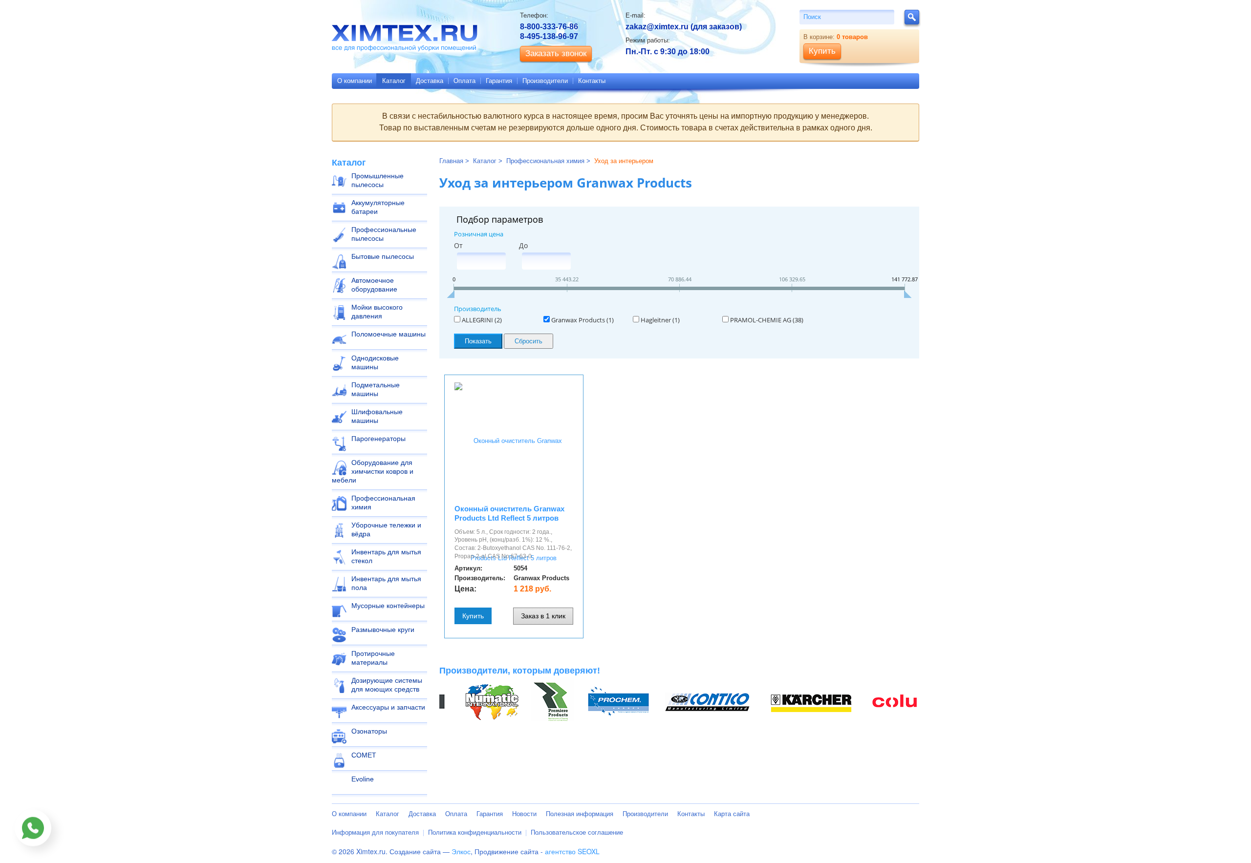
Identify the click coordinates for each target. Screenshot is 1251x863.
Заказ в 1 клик (543, 616)
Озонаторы (369, 731)
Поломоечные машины (388, 334)
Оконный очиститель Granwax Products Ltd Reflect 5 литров (509, 513)
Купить (473, 616)
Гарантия (499, 80)
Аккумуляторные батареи (378, 207)
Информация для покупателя (375, 832)
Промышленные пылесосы (377, 180)
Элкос (461, 851)
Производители (545, 80)
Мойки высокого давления (377, 311)
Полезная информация (579, 814)
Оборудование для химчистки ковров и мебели (372, 471)
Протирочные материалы (373, 658)
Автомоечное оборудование (374, 284)
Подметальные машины (375, 389)
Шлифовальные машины (377, 416)
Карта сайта (732, 814)
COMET (363, 755)
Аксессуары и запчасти (388, 707)
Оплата (464, 80)
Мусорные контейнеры (388, 606)
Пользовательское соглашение (577, 832)
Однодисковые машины (375, 362)
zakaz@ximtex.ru (657, 26)
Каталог (394, 80)
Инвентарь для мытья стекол (386, 556)
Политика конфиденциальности (474, 832)
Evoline (362, 779)
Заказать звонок (555, 53)
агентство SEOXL (572, 851)
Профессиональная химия (383, 502)
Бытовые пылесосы (382, 256)
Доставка (429, 80)
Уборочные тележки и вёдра (386, 529)
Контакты (591, 80)
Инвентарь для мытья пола (386, 583)
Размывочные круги (382, 629)
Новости (524, 814)
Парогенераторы (378, 438)
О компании (354, 80)
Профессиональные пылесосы (383, 234)
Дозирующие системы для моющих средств (386, 684)
